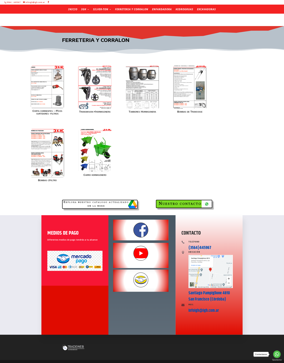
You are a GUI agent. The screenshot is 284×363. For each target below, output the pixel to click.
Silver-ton (100, 9)
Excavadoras (206, 9)
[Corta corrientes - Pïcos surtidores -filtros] (47, 107)
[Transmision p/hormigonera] (95, 108)
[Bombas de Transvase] (190, 108)
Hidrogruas (184, 9)
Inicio (72, 9)
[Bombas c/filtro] (47, 176)
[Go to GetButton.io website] (277, 360)
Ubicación (194, 252)
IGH (83, 9)
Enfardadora (162, 9)
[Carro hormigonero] (95, 171)
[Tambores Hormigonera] (142, 108)
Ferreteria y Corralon (131, 9)
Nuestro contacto (180, 203)
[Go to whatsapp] (277, 354)
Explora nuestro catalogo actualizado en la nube (96, 204)
